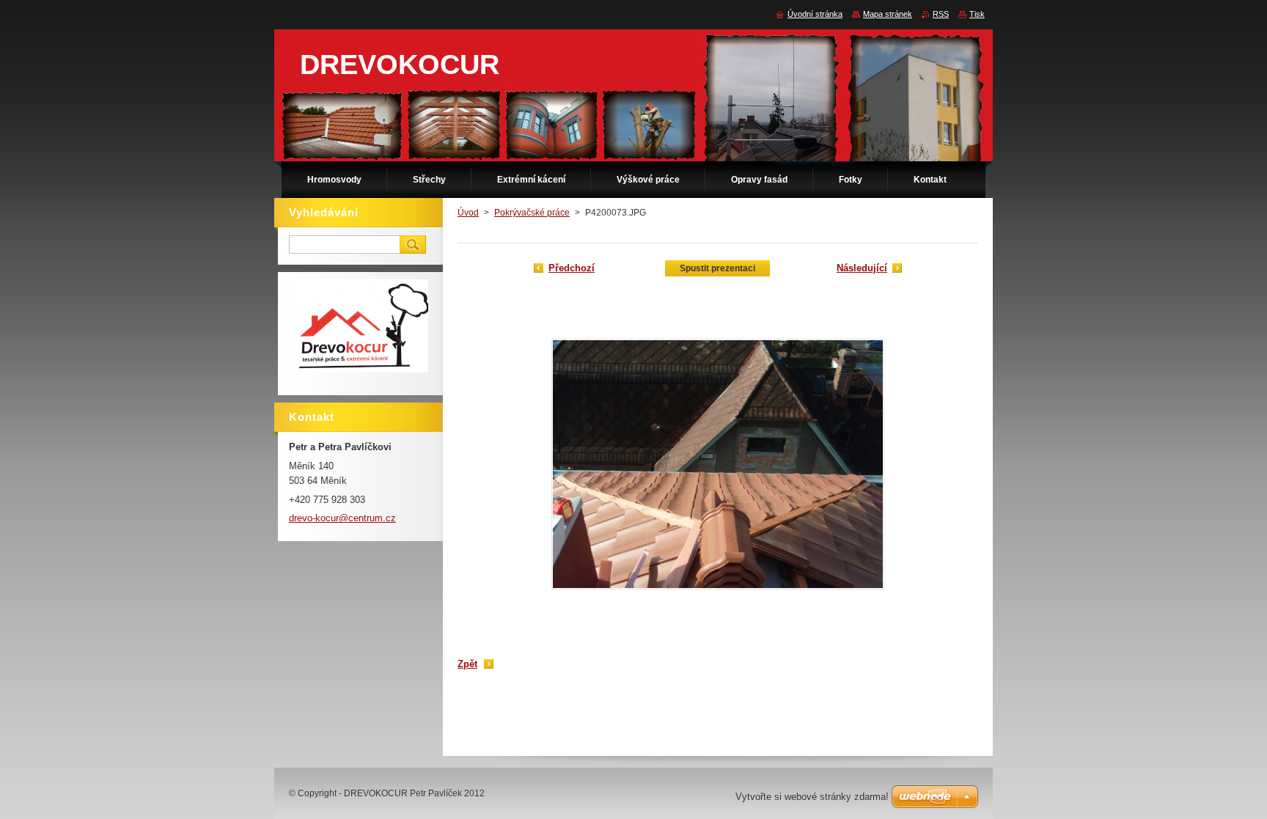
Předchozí (571, 267)
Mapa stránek (887, 14)
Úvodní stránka (814, 14)
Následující (862, 267)
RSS (941, 14)
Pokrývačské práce (532, 212)
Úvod (468, 212)
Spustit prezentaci (717, 268)
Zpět (467, 663)
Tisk (977, 14)
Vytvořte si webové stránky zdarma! (812, 796)
